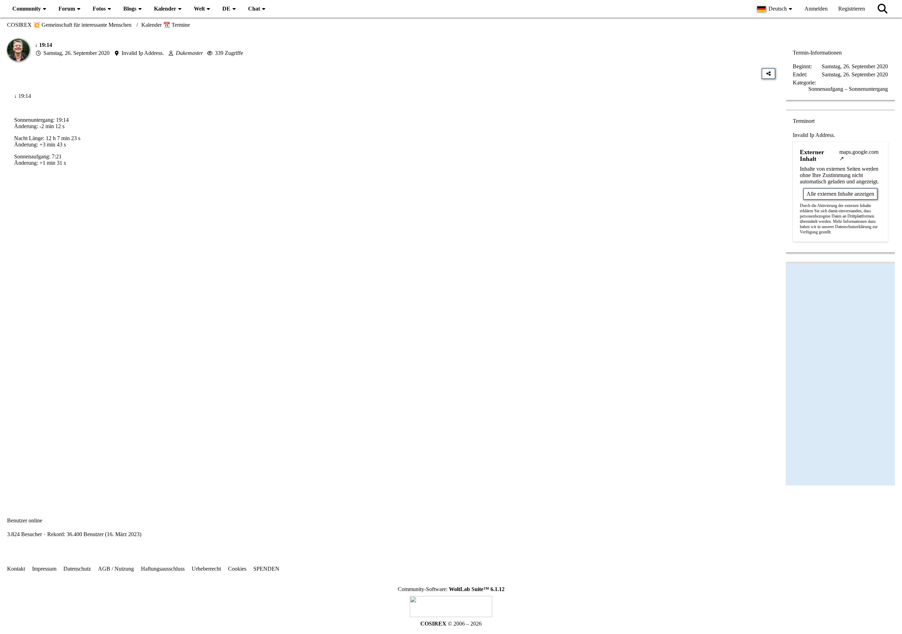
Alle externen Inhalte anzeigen (840, 194)
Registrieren (851, 9)
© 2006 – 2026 (451, 624)
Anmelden (816, 9)
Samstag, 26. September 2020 (76, 53)
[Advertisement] (391, 243)
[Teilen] (768, 73)
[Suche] (882, 9)
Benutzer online (24, 520)
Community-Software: (451, 589)
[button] (775, 9)
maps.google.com (858, 152)
